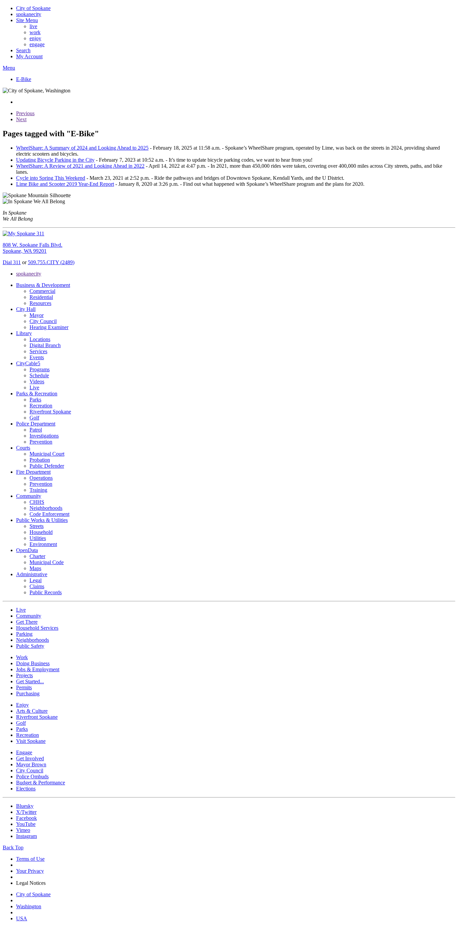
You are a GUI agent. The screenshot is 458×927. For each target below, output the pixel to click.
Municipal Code (47, 562)
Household (41, 532)
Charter (37, 556)
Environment (43, 544)
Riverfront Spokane (50, 411)
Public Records (46, 592)
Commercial (42, 291)
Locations (40, 339)
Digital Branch (45, 345)
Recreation (41, 405)
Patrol (36, 430)
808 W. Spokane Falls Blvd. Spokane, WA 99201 (32, 248)
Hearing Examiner (49, 327)
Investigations (44, 436)
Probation (40, 460)
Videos (37, 381)
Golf (34, 417)
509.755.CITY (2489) (51, 262)
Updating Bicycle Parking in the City (55, 160)
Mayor (37, 315)
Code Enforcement (49, 514)
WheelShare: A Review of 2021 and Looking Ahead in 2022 (80, 166)
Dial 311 (12, 262)
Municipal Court (47, 454)
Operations (41, 478)
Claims (37, 586)
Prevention (41, 442)
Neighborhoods (46, 508)
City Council (43, 321)
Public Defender (47, 466)
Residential (41, 297)
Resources (40, 303)
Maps (35, 568)
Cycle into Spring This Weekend (50, 178)
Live (34, 387)
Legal (36, 580)
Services (38, 351)
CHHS (37, 502)
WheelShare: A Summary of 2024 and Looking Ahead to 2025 (82, 148)
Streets (37, 526)
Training (38, 490)
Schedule (39, 375)
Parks (35, 399)
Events (37, 357)
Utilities (38, 538)
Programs (40, 369)
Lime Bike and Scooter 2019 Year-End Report (65, 184)
